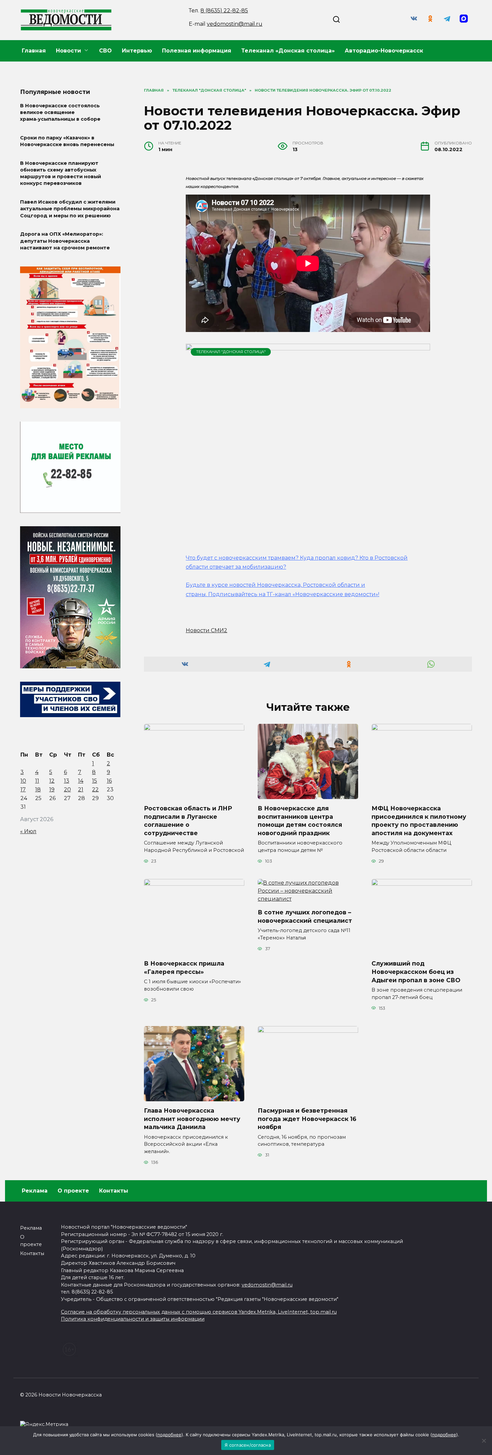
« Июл (28, 831)
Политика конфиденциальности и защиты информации (132, 1319)
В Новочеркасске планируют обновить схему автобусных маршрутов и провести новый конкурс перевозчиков (60, 173)
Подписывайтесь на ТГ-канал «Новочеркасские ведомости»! (293, 594)
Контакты (113, 1191)
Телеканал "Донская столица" (231, 351)
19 (52, 789)
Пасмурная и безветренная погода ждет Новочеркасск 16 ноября (307, 1118)
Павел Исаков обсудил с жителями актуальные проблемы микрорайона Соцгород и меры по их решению (69, 209)
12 (52, 781)
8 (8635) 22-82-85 (224, 10)
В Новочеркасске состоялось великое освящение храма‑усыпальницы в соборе (60, 112)
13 (66, 781)
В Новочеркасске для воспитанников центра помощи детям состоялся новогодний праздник (300, 820)
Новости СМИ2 (206, 630)
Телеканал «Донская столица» (288, 50)
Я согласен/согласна (248, 1445)
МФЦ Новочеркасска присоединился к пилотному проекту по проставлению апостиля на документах (419, 820)
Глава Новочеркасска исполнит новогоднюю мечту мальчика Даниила (192, 1118)
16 (109, 781)
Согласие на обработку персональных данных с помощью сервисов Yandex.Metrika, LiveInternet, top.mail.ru (199, 1312)
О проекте (73, 1191)
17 (23, 789)
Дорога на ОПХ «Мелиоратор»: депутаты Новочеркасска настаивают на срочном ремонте (65, 241)
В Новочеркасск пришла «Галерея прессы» (184, 967)
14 (80, 781)
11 (37, 781)
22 (95, 789)
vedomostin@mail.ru (234, 24)
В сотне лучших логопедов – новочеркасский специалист (305, 916)
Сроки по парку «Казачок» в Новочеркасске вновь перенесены (67, 141)
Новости (68, 50)
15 (94, 781)
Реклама (35, 1191)
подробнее (169, 1434)
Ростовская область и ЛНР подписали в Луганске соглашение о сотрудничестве (188, 820)
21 (80, 789)
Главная (34, 50)
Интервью (137, 50)
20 (67, 789)
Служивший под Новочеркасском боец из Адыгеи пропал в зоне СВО (416, 971)
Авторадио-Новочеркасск (384, 50)
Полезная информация (196, 50)
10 (23, 781)
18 (38, 789)
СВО (105, 50)
